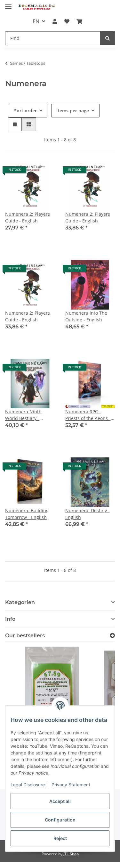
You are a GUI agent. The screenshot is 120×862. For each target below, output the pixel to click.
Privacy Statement (71, 784)
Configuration (60, 819)
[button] (54, 21)
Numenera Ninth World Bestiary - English (23, 415)
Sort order (25, 111)
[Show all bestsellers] (112, 636)
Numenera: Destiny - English (87, 513)
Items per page (72, 111)
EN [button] (36, 21)
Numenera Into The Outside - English (86, 316)
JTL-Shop (71, 854)
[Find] (107, 38)
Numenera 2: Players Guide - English (27, 217)
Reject (60, 838)
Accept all (60, 801)
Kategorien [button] (20, 602)
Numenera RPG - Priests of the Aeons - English (88, 415)
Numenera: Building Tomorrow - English (27, 513)
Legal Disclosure (28, 784)
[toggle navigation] (8, 4)
